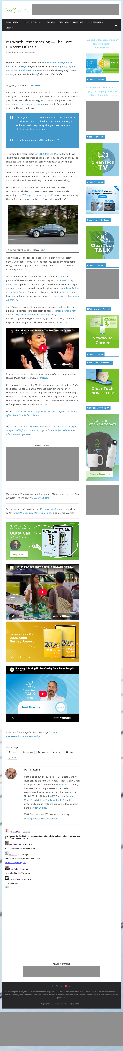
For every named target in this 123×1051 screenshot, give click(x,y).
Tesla (42, 249)
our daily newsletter (60, 430)
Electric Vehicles (32, 22)
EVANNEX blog (38, 807)
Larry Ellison (20, 314)
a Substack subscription (57, 62)
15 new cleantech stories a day (54, 509)
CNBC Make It (46, 153)
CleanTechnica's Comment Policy (23, 736)
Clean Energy (12, 22)
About (8, 28)
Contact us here (41, 497)
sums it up (61, 385)
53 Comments (29, 52)
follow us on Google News (18, 434)
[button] (19, 22)
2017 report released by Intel (37, 195)
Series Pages (95, 22)
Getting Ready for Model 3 (50, 800)
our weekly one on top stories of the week (32, 512)
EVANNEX (64, 784)
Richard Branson (62, 310)
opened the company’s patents (28, 104)
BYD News (51, 22)
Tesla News (64, 22)
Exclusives (78, 22)
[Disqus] (43, 858)
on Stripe (22, 66)
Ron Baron (33, 314)
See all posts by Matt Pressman (40, 818)
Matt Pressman (19, 52)
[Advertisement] (75, 9)
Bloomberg (42, 377)
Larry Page (45, 314)
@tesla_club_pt (54, 129)
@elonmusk (33, 117)
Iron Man (63, 322)
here (55, 732)
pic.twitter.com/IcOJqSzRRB (30, 133)
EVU (54, 796)
